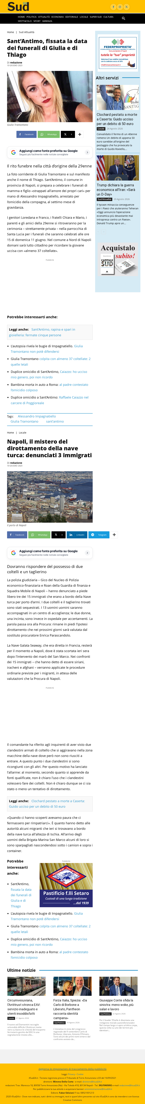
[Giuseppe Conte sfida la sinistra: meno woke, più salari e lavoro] (118, 986)
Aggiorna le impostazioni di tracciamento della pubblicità (72, 1069)
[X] (126, 7)
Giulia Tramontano (24, 421)
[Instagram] (120, 7)
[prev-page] (98, 231)
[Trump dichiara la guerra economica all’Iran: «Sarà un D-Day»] (118, 168)
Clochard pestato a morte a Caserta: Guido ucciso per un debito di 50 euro (117, 119)
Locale (22, 432)
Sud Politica (59, 1022)
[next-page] (104, 231)
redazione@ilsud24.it (129, 1085)
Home (10, 32)
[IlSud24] (21, 6)
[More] (79, 134)
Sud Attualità (26, 32)
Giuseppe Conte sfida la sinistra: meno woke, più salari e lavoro (116, 1004)
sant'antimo (55, 421)
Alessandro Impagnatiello (37, 416)
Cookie (80, 1074)
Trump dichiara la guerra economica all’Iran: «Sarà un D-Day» (116, 189)
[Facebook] (113, 7)
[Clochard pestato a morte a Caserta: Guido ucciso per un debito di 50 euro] (118, 97)
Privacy (71, 1074)
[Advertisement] (50, 286)
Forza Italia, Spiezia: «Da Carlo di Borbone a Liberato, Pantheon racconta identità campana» (70, 1009)
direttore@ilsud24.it (92, 1081)
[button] (123, 18)
